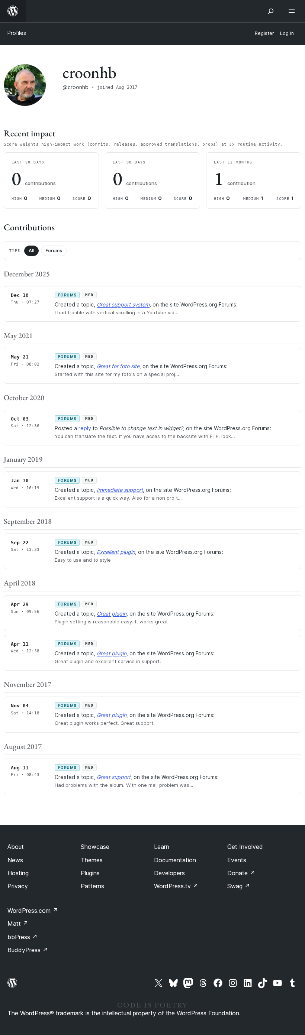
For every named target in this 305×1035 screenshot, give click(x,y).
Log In (287, 33)
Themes (92, 860)
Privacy (17, 886)
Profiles (16, 33)
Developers (169, 873)
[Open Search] (270, 11)
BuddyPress (27, 950)
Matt (17, 923)
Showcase (95, 846)
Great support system (123, 304)
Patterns (92, 886)
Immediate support (120, 490)
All (31, 250)
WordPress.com (32, 910)
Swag (238, 886)
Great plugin (111, 613)
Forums (53, 250)
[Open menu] (293, 11)
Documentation (175, 860)
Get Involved (245, 846)
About (15, 846)
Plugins (90, 873)
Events (236, 860)
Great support (114, 777)
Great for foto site (118, 366)
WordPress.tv (176, 886)
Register (264, 33)
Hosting (18, 873)
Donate (241, 873)
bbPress (22, 937)
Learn (161, 846)
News (15, 860)
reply (84, 428)
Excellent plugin (116, 552)
